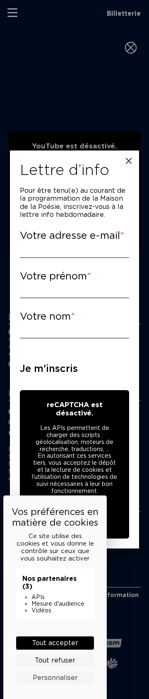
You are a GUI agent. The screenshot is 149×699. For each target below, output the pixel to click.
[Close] (129, 161)
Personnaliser (55, 678)
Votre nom (45, 316)
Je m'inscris (49, 368)
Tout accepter (55, 643)
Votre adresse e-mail (70, 235)
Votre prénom (53, 276)
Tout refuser (55, 660)
